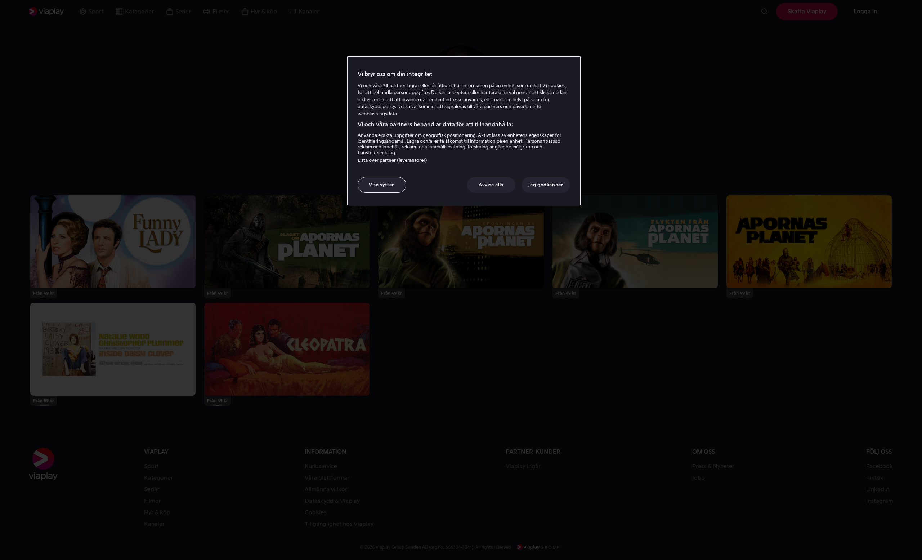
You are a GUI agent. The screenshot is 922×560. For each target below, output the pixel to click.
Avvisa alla (491, 184)
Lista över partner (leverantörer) (392, 160)
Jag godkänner (545, 184)
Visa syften (382, 184)
